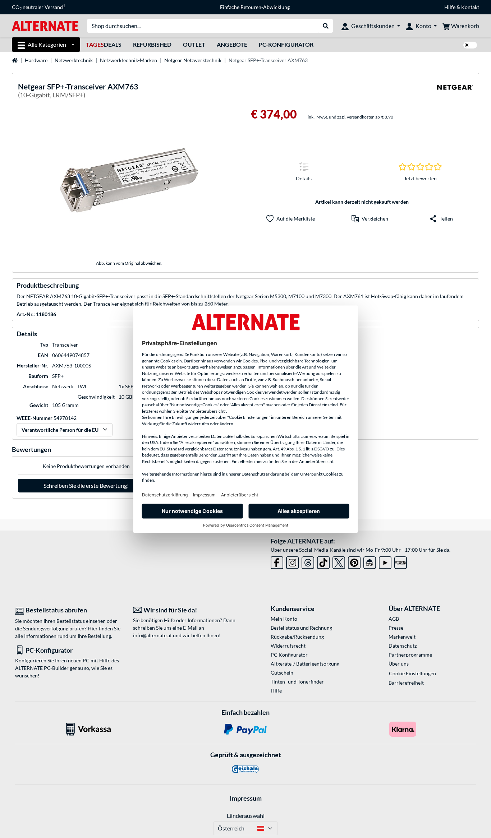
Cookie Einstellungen (412, 673)
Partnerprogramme (410, 655)
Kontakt (470, 7)
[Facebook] (277, 561)
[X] (338, 561)
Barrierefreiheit (406, 683)
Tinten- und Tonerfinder (297, 682)
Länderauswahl (246, 815)
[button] (370, 218)
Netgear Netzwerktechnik (192, 60)
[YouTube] (385, 561)
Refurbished (152, 44)
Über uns (399, 664)
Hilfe (449, 7)
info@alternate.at (152, 635)
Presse (396, 628)
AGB (394, 619)
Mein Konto (284, 619)
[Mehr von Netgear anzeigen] (455, 92)
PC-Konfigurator (286, 44)
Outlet (194, 44)
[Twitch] (400, 561)
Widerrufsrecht (288, 646)
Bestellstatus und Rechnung (301, 628)
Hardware (36, 60)
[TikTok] (323, 561)
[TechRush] (369, 561)
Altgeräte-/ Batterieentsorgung (305, 664)
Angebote (232, 44)
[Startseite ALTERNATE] (45, 25)
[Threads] (308, 561)
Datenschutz (403, 646)
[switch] (470, 45)
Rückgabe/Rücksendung (297, 637)
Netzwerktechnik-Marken (128, 60)
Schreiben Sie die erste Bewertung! (86, 485)
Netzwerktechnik (74, 60)
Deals (103, 44)
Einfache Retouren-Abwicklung (255, 7)
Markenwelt (402, 637)
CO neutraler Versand (38, 7)
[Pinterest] (354, 561)
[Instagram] (292, 561)
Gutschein (282, 673)
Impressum (246, 798)
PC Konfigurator (289, 655)
